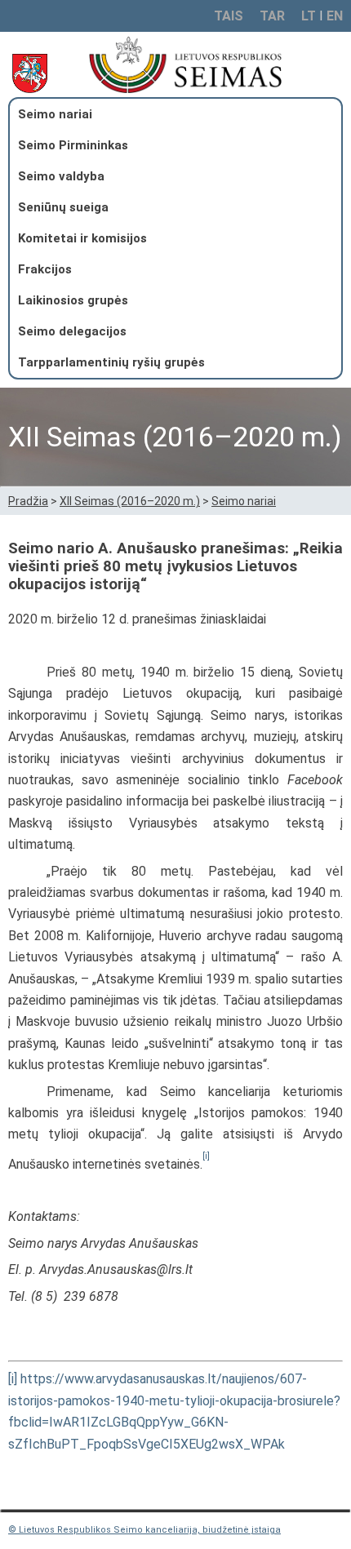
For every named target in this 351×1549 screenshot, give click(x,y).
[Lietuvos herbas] (34, 74)
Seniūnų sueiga (63, 207)
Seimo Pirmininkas (73, 145)
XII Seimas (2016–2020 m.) (130, 501)
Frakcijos (45, 269)
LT (308, 16)
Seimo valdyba (61, 176)
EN (335, 16)
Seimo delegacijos (72, 331)
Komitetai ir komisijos (82, 238)
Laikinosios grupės (73, 300)
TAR (272, 16)
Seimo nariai (55, 114)
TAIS (228, 16)
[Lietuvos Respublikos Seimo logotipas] (209, 64)
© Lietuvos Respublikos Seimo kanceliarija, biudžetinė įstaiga (144, 1530)
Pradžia (28, 501)
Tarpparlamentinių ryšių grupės (111, 362)
